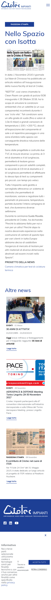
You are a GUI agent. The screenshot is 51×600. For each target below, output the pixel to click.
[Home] (16, 5)
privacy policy (8, 583)
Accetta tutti (39, 562)
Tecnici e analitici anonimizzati (23, 567)
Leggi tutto (11, 348)
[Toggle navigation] (48, 5)
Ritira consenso (39, 569)
